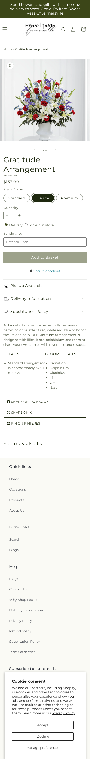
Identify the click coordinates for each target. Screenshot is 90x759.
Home (7, 49)
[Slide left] (35, 150)
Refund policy (20, 631)
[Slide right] (55, 150)
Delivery (16, 225)
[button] (63, 29)
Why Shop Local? (23, 600)
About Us (16, 510)
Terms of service (22, 652)
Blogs (14, 550)
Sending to (19, 233)
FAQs (13, 579)
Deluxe (43, 198)
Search (14, 539)
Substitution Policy (24, 641)
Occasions (17, 489)
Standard (16, 198)
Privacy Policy (63, 713)
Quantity (10, 208)
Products (16, 500)
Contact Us (18, 589)
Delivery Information (26, 610)
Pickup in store (41, 225)
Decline (43, 736)
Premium (69, 198)
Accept (42, 725)
